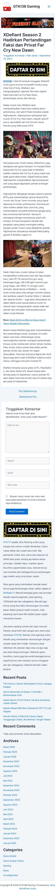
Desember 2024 (11, 785)
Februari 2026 (10, 752)
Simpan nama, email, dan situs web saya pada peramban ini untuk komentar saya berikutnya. (26, 500)
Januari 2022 (9, 843)
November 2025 (11, 766)
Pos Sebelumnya (28, 391)
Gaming (7, 865)
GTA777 (7, 542)
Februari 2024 (10, 828)
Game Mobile (9, 856)
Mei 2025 (8, 780)
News (6, 870)
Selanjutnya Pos (28, 397)
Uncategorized (10, 875)
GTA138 (7, 81)
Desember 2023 (11, 838)
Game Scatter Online (13, 861)
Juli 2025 (7, 776)
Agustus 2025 (10, 771)
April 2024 (8, 819)
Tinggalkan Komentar (13, 55)
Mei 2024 (8, 814)
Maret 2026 (9, 747)
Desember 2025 (11, 761)
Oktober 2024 (10, 795)
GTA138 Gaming (26, 6)
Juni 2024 (8, 809)
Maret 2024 (9, 824)
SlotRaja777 (8, 593)
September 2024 (11, 800)
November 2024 (11, 790)
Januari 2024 (9, 833)
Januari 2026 (9, 756)
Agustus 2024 (10, 804)
